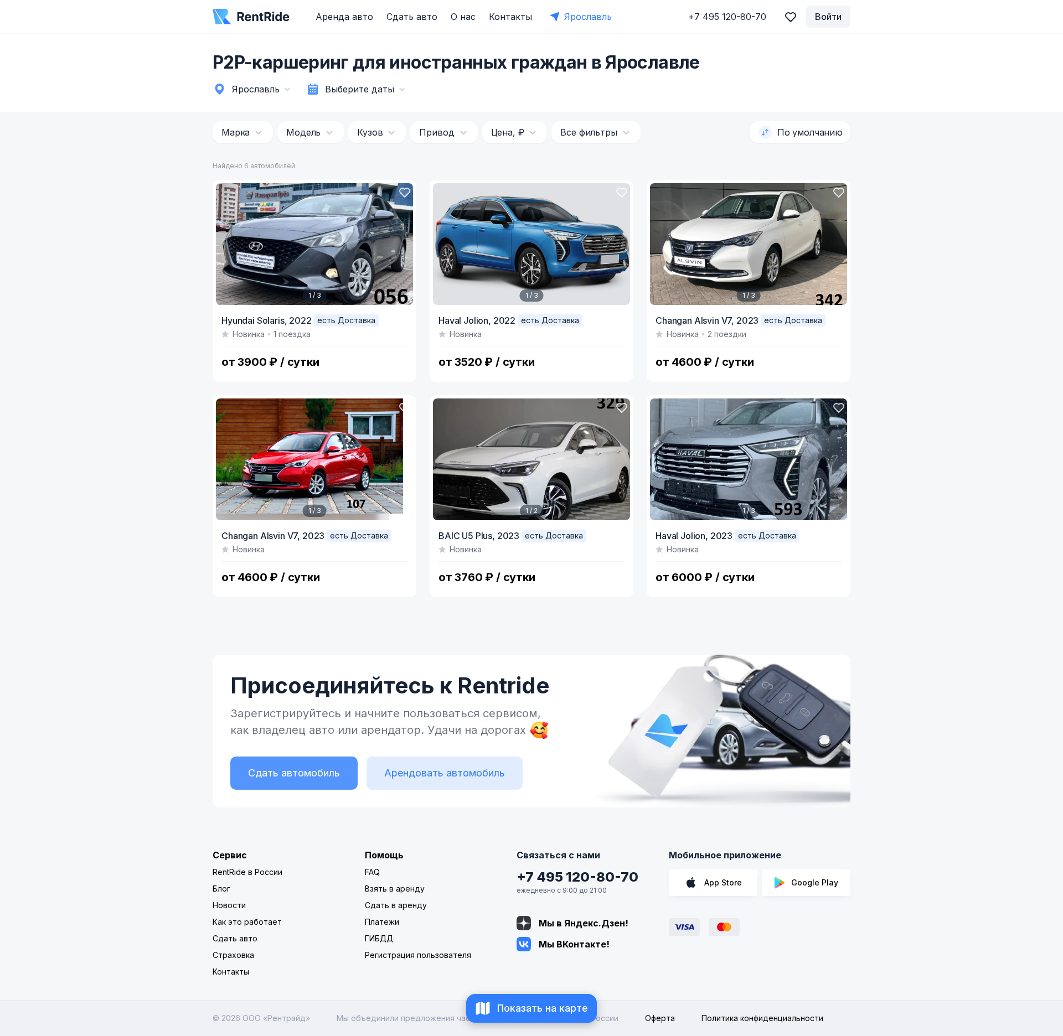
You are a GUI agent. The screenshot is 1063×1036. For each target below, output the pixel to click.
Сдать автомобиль (294, 773)
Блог (221, 888)
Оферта (660, 1018)
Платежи (382, 921)
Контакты (510, 16)
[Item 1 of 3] (314, 244)
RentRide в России (247, 872)
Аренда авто (344, 16)
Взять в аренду (395, 888)
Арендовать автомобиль (444, 773)
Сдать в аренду (396, 905)
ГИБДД (379, 938)
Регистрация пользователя (418, 955)
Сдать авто (411, 16)
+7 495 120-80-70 (577, 877)
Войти (828, 16)
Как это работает (247, 921)
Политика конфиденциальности (762, 1018)
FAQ (372, 872)
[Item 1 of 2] (531, 459)
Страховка (233, 955)
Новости (229, 905)
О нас (463, 16)
